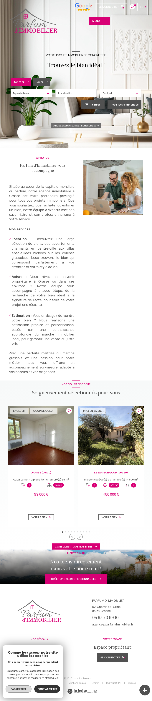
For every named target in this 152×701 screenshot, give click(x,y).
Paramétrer (19, 689)
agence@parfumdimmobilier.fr (112, 624)
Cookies (132, 683)
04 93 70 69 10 (105, 617)
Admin (95, 683)
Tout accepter (47, 689)
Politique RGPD (113, 683)
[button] (80, 537)
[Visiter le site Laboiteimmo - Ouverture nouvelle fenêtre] (82, 691)
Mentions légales (77, 683)
